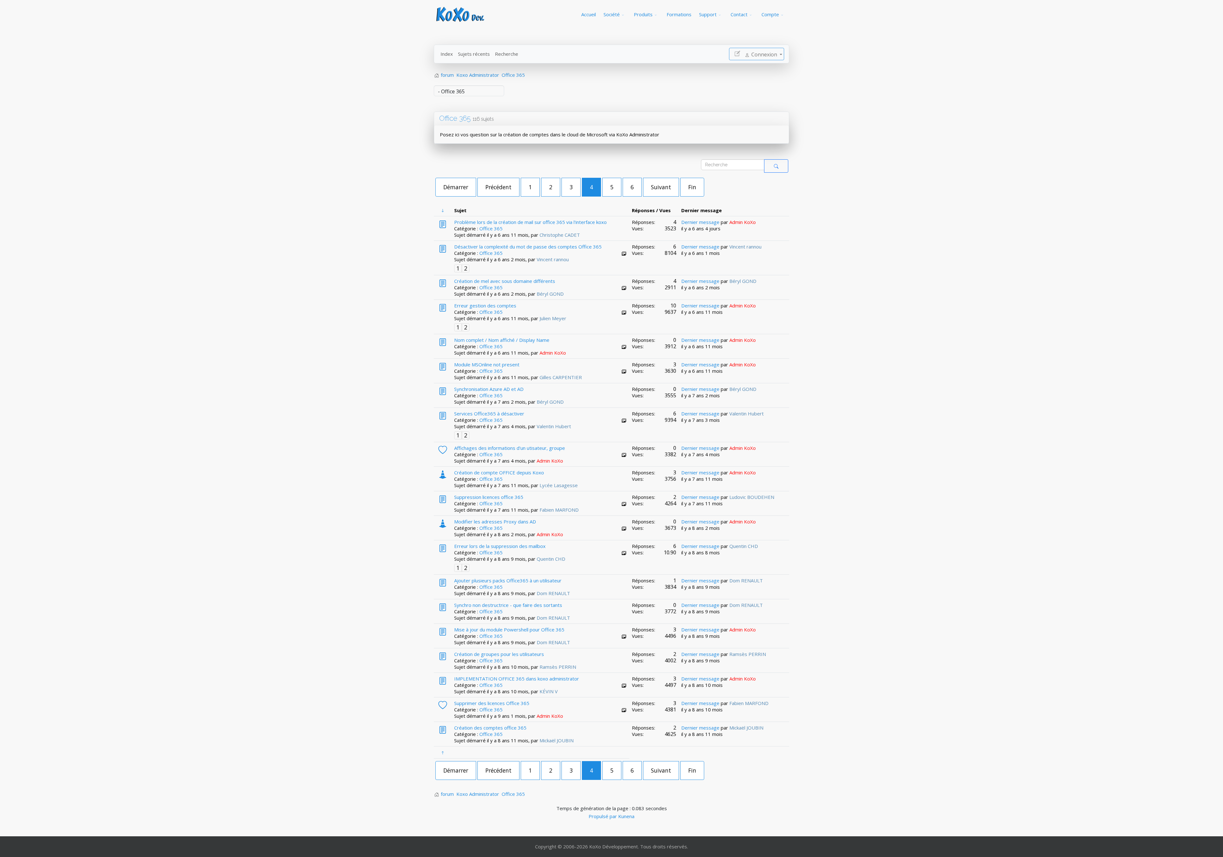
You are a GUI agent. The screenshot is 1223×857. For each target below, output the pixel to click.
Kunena (626, 816)
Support (708, 14)
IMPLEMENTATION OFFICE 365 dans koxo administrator (516, 678)
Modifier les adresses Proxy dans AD (495, 521)
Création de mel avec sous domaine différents (504, 281)
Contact (739, 14)
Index (446, 54)
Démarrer (455, 187)
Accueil (588, 14)
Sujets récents (474, 54)
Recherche (506, 54)
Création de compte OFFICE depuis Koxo (499, 472)
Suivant (661, 187)
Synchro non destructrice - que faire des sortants (508, 605)
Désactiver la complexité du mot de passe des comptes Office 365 (528, 246)
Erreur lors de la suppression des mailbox (500, 546)
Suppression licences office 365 (488, 497)
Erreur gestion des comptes (485, 305)
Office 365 (455, 118)
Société (612, 14)
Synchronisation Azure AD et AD (489, 389)
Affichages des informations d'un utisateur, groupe (509, 448)
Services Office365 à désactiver (489, 413)
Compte (770, 14)
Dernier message (700, 222)
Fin (692, 187)
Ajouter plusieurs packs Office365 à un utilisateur (507, 580)
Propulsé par (603, 816)
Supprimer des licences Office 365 (491, 703)
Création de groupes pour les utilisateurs (499, 654)
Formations (679, 14)
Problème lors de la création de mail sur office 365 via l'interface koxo (530, 222)
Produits (643, 14)
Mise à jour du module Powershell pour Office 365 (509, 629)
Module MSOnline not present (486, 364)
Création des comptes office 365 (490, 727)
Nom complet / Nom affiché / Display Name (501, 340)
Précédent (498, 187)
